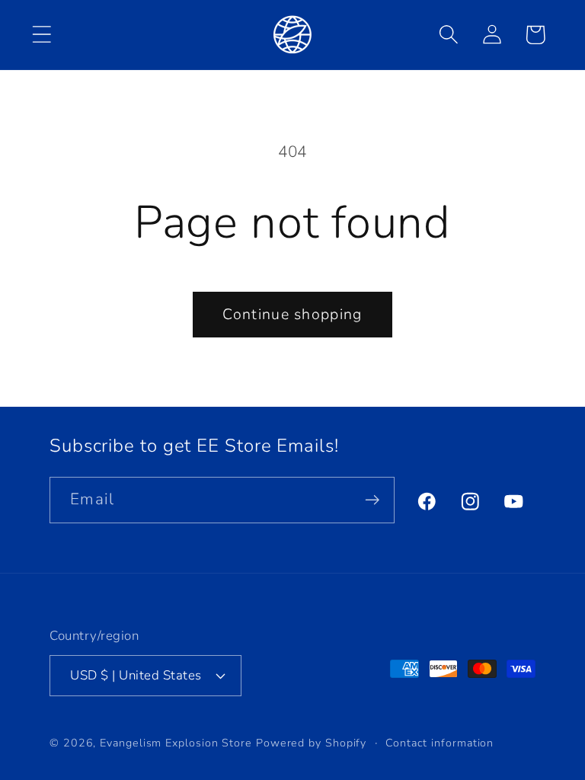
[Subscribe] (372, 500)
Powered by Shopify (311, 743)
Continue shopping (292, 314)
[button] (41, 34)
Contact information (439, 743)
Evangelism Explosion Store (176, 743)
